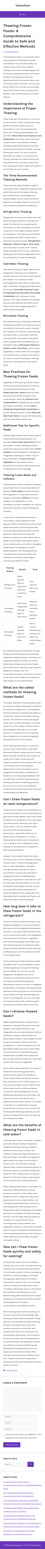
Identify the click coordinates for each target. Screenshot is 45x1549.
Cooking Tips (11, 1370)
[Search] (31, 1464)
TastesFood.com (16, 1545)
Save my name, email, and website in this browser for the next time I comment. (23, 1436)
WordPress (37, 1545)
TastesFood (22, 5)
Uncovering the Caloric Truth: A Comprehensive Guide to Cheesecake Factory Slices (22, 1485)
